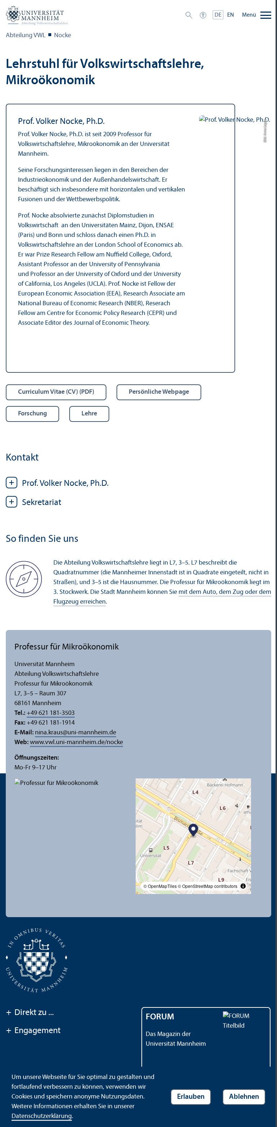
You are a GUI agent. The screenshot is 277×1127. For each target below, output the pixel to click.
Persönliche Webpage (159, 392)
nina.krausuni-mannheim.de (75, 732)
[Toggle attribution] (243, 886)
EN (230, 15)
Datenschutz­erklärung (42, 1116)
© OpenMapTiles (160, 886)
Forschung (32, 413)
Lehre (89, 413)
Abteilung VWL (25, 35)
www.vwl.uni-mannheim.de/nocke (76, 742)
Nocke (62, 35)
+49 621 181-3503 (51, 713)
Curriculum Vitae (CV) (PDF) (56, 392)
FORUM (160, 1017)
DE (218, 15)
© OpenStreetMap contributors (207, 886)
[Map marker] (193, 831)
